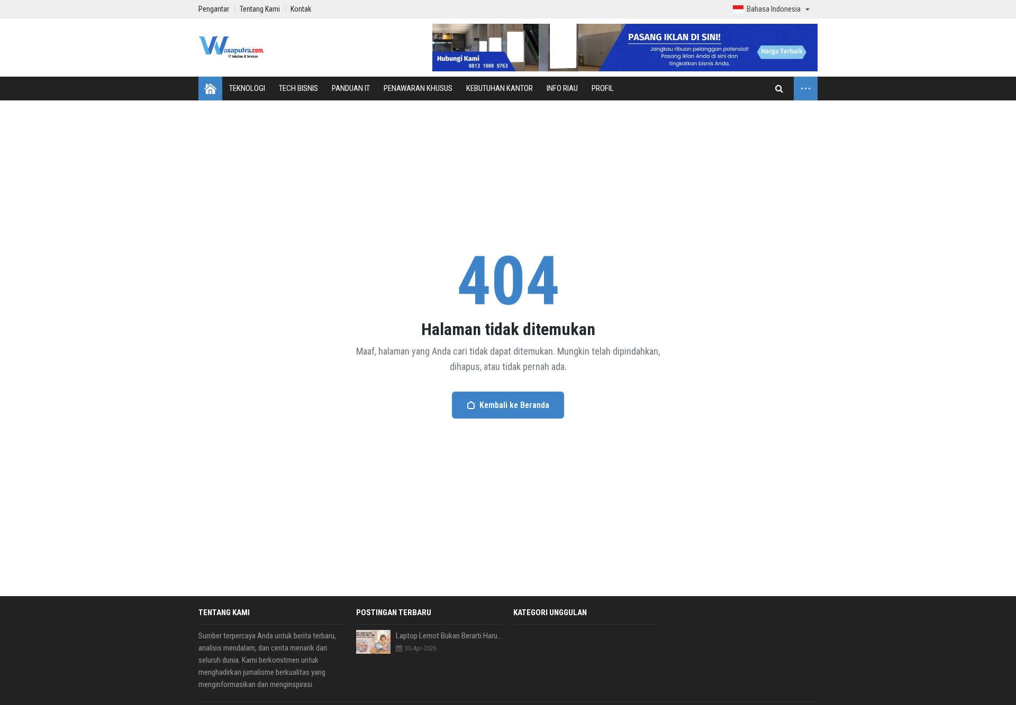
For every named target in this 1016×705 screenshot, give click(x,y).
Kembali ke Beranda (514, 405)
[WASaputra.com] (231, 47)
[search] (779, 88)
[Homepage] (210, 88)
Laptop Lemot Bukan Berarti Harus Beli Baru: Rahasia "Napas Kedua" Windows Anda (449, 636)
